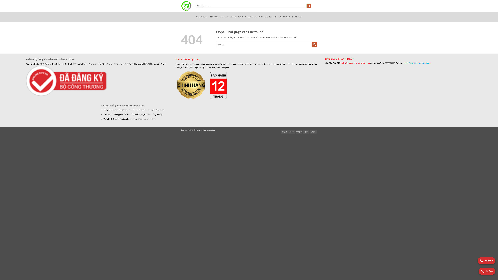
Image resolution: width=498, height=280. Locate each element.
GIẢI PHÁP (252, 17)
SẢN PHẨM (201, 17)
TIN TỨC (278, 17)
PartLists (297, 17)
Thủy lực (224, 17)
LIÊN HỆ (286, 17)
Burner (242, 17)
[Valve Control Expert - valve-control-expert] (186, 6)
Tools (233, 17)
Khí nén (214, 17)
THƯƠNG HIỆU (265, 17)
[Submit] (309, 6)
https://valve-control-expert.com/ (417, 63)
